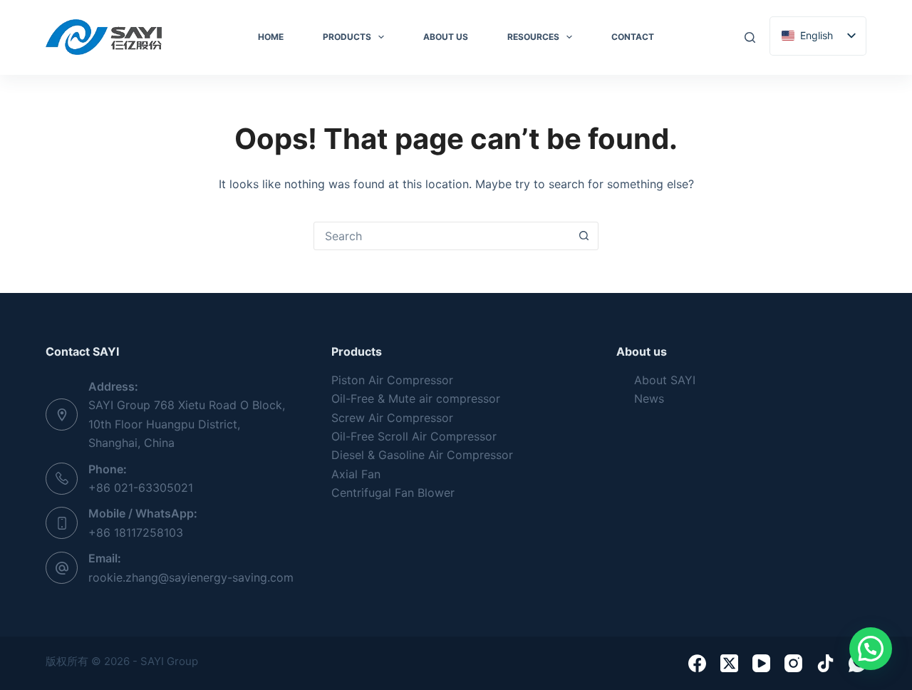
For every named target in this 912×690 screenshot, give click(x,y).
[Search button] (583, 236)
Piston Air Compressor (392, 380)
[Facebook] (697, 663)
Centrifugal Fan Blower (393, 492)
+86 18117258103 (135, 532)
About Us (445, 36)
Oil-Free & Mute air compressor (415, 398)
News (649, 398)
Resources (533, 36)
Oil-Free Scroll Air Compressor (414, 436)
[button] (870, 648)
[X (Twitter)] (729, 663)
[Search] (750, 37)
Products (347, 36)
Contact (632, 36)
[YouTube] (761, 663)
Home (271, 36)
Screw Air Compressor (392, 418)
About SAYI (664, 380)
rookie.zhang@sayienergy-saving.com (191, 577)
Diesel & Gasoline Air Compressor (422, 455)
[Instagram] (793, 663)
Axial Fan (355, 474)
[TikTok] (825, 663)
